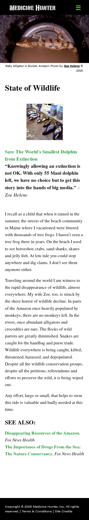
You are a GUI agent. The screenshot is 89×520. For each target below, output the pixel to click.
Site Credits (63, 511)
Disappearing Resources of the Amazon (42, 433)
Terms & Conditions (37, 511)
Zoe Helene (72, 65)
